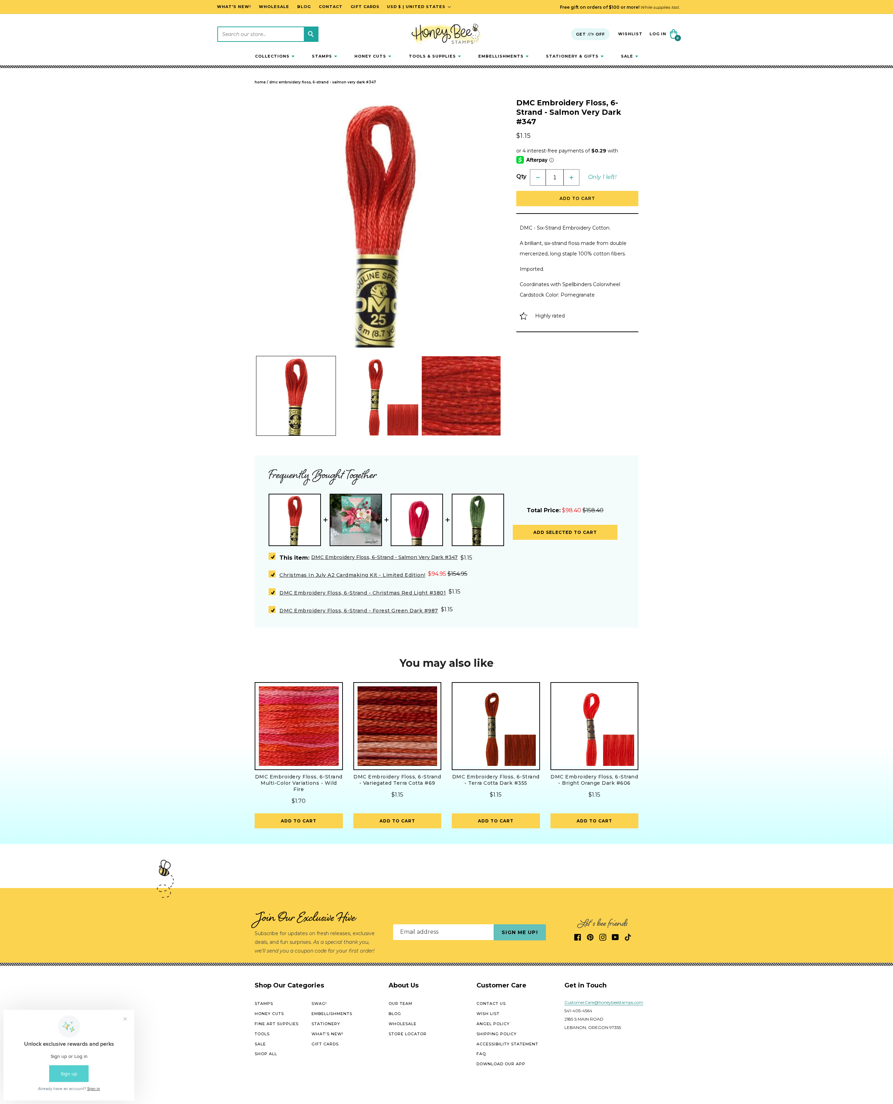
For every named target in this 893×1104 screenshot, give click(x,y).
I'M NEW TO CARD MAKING (525, 574)
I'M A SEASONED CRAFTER (525, 599)
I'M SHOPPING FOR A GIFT (525, 623)
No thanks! (524, 648)
